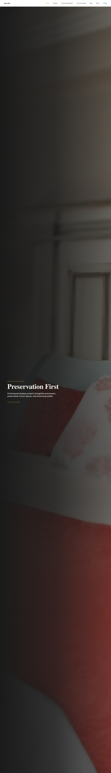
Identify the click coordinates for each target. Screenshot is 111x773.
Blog (91, 3)
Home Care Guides (81, 3)
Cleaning (55, 3)
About (97, 3)
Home (47, 3)
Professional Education (67, 3)
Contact (105, 3)
